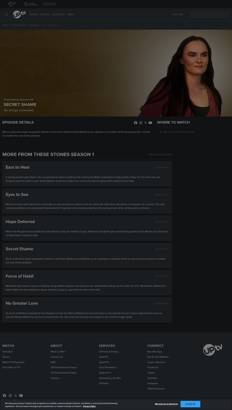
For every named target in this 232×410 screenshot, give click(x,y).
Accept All (190, 404)
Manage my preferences (166, 404)
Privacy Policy (89, 406)
